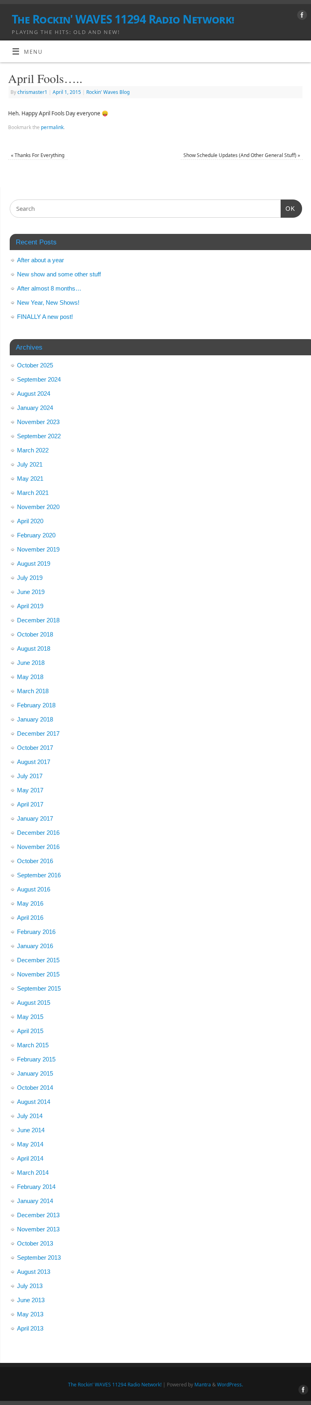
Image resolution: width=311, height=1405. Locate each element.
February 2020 (36, 535)
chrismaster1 (32, 92)
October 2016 (35, 860)
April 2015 (30, 1030)
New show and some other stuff (59, 274)
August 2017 (33, 761)
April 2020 (30, 521)
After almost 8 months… (49, 288)
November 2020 (38, 506)
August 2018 (33, 648)
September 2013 (39, 1257)
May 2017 (30, 790)
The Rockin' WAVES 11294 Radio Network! (123, 19)
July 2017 (30, 776)
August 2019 (33, 563)
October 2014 (35, 1087)
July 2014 (30, 1115)
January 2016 (35, 945)
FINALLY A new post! (45, 316)
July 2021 (30, 464)
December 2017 (38, 733)
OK (288, 208)
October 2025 (35, 365)
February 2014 (36, 1186)
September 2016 (39, 875)
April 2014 (30, 1158)
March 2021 (33, 492)
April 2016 (30, 917)
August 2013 (33, 1271)
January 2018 (35, 719)
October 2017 (35, 747)
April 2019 (30, 606)
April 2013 (30, 1328)
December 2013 (38, 1215)
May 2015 (30, 1016)
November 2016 (38, 846)
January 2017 (35, 818)
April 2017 (30, 804)
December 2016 (38, 832)
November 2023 (38, 421)
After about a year (40, 260)
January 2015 (35, 1073)
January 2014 (35, 1200)
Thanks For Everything (37, 155)
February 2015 (36, 1059)
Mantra (202, 1384)
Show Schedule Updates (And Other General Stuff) (241, 155)
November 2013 (38, 1229)
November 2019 (38, 549)
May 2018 (30, 676)
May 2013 (30, 1314)
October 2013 (35, 1243)
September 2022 (39, 436)
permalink (52, 127)
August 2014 (33, 1101)
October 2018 (35, 634)
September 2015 (39, 988)
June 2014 (31, 1130)
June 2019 (31, 591)
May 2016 (30, 903)
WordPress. (230, 1384)
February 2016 (36, 931)
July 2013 (30, 1285)
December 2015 (38, 960)
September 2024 (39, 379)
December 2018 (38, 620)
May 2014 (30, 1144)
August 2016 (33, 889)
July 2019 (30, 577)
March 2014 (33, 1172)
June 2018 (31, 662)
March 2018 (33, 691)
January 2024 (35, 407)
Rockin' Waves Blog (108, 92)
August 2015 (33, 1002)
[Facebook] (301, 16)
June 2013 (31, 1300)
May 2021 (30, 478)
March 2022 (33, 450)
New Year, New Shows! (48, 302)
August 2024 (33, 393)
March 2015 (33, 1045)
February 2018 (36, 705)
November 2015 (38, 974)
